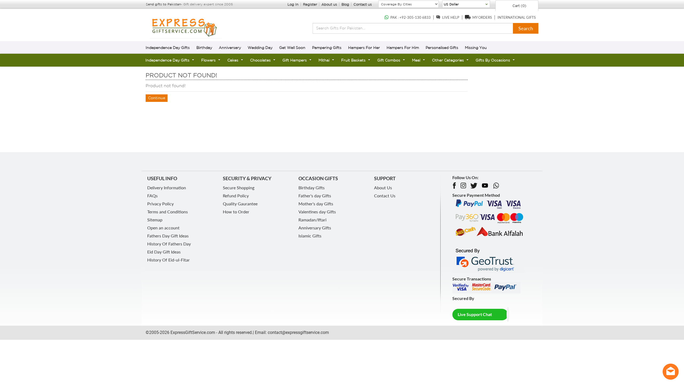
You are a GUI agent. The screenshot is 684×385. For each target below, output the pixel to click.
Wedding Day (260, 47)
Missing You (476, 47)
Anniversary (230, 47)
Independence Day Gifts (168, 47)
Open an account (163, 227)
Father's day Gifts (314, 195)
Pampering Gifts (326, 47)
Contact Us (384, 195)
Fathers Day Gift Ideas (168, 235)
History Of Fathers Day (169, 243)
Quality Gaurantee (240, 203)
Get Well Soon (292, 47)
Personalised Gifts (442, 47)
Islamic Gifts (309, 235)
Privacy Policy (160, 203)
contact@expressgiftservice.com (298, 332)
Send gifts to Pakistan (163, 4)
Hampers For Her (364, 47)
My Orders (482, 17)
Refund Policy (236, 195)
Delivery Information (166, 187)
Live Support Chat (475, 314)
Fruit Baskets (353, 60)
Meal (416, 60)
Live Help (450, 17)
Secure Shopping (238, 187)
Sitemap (154, 219)
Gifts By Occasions (493, 60)
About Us (383, 187)
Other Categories (448, 60)
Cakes (232, 60)
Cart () (518, 6)
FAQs (152, 195)
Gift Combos (388, 60)
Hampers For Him (403, 47)
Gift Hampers (294, 60)
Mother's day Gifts (315, 203)
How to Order (236, 211)
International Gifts (517, 17)
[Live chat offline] (671, 372)
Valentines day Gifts (317, 211)
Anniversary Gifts (314, 227)
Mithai (323, 60)
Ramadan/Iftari (312, 219)
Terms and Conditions (167, 211)
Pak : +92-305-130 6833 (410, 17)
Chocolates (260, 60)
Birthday (204, 47)
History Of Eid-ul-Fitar (168, 259)
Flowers (208, 60)
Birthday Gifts (311, 187)
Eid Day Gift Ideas (164, 251)
